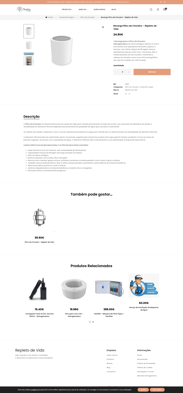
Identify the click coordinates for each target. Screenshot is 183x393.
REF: (114, 84)
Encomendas (142, 359)
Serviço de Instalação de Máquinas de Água (144, 308)
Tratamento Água (146, 87)
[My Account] (157, 9)
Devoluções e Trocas (145, 371)
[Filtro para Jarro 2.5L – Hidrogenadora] (74, 289)
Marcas (109, 363)
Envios (139, 355)
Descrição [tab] (32, 116)
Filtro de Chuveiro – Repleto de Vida (39, 242)
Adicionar (152, 72)
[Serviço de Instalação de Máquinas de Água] (144, 286)
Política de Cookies (144, 367)
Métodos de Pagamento (147, 376)
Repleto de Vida (131, 90)
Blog (108, 367)
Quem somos (112, 355)
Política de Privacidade (146, 363)
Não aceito (157, 390)
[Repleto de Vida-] (24, 9)
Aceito (143, 390)
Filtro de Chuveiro (132, 87)
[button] (103, 27)
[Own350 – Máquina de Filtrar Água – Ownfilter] (109, 289)
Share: (115, 94)
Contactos (111, 371)
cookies (33, 390)
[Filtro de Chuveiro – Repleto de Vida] (39, 217)
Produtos (110, 359)
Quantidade (118, 65)
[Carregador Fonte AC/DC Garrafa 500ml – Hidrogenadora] (39, 289)
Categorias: (118, 87)
